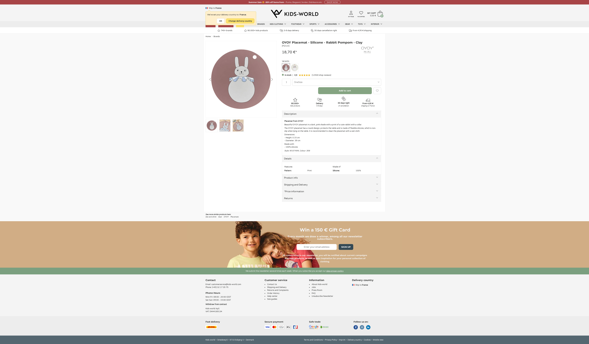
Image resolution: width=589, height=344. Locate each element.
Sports (313, 24)
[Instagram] (362, 328)
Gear (347, 24)
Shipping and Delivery (296, 184)
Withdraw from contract (216, 304)
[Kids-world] (294, 14)
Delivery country (355, 340)
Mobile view (378, 340)
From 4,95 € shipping (362, 30)
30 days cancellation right (325, 30)
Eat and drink (211, 217)
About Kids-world (319, 284)
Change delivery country (240, 21)
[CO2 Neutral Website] (324, 327)
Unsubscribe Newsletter (322, 296)
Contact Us (272, 284)
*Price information (294, 191)
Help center (272, 296)
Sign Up (346, 247)
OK (220, 21)
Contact (211, 280)
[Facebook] (356, 328)
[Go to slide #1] (212, 125)
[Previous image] (210, 79)
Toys (360, 24)
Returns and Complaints (278, 290)
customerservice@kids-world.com (226, 284)
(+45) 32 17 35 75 (220, 287)
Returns (288, 198)
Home (208, 36)
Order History (273, 293)
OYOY (226, 217)
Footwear (296, 24)
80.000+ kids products (258, 30)
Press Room (317, 290)
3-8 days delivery (291, 30)
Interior (375, 24)
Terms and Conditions (313, 340)
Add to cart (345, 90)
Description (290, 114)
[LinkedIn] (368, 328)
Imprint (342, 340)
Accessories (331, 24)
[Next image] (272, 79)
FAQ (314, 293)
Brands (261, 24)
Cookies (367, 340)
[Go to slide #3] (238, 125)
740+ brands (226, 30)
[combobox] (336, 82)
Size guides (272, 299)
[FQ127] (294, 67)
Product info (291, 177)
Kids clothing (276, 24)
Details (287, 158)
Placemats (234, 217)
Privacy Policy (331, 340)
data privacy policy (335, 271)
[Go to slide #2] (225, 125)
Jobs (314, 287)
